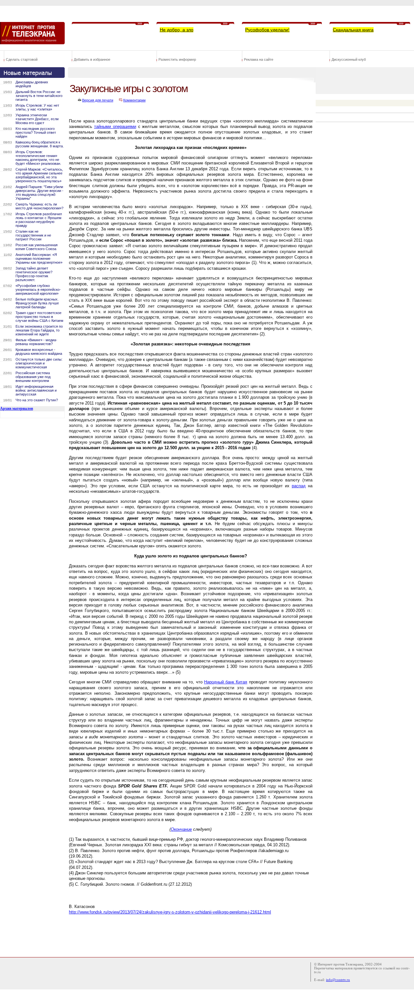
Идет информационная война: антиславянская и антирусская (36, 390)
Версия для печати (97, 100)
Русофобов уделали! (267, 29)
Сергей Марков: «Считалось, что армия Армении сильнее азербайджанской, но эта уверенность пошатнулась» (39, 175)
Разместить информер (177, 59)
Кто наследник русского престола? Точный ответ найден (36, 132)
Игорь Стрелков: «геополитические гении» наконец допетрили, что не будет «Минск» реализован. (38, 157)
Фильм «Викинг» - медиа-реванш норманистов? (36, 342)
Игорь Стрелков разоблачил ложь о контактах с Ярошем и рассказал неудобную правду (39, 219)
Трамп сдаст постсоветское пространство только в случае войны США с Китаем (39, 316)
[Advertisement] (185, 934)
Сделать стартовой (22, 59)
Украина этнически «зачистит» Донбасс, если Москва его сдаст (37, 119)
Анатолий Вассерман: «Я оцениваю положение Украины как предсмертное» (39, 258)
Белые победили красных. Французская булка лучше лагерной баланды (37, 303)
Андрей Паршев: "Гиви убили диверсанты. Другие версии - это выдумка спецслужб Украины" (39, 192)
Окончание (181, 829)
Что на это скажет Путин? (37, 400)
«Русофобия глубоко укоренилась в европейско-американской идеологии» (38, 289)
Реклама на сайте (258, 59)
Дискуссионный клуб (349, 59)
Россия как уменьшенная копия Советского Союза (37, 247)
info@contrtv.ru (338, 980)
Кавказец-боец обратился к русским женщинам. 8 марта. (40, 144)
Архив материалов (16, 408)
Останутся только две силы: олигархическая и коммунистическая (39, 363)
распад (299, 485)
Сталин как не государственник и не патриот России (33, 235)
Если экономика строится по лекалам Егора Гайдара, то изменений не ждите (39, 330)
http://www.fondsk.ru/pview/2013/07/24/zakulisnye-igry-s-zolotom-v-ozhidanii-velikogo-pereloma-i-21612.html (170, 912)
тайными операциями (115, 126)
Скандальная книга (353, 29)
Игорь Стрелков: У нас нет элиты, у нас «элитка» (37, 107)
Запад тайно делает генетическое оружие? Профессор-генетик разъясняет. (34, 274)
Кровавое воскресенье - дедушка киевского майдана (39, 351)
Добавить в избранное (92, 59)
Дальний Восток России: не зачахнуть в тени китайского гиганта (39, 95)
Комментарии (134, 100)
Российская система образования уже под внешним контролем (33, 377)
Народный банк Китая (225, 682)
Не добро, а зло (176, 29)
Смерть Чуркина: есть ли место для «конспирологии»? (39, 206)
